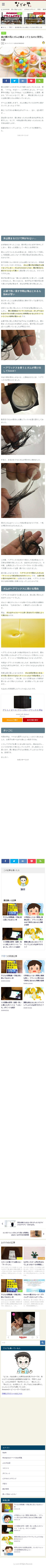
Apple (4, 1452)
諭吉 (23, 889)
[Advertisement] (23, 160)
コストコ (5, 1468)
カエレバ (26, 714)
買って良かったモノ (16, 9)
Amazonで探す (12, 720)
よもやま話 (6, 1463)
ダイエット (6, 1473)
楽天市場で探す (32, 720)
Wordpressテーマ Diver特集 (12, 1457)
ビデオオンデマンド (29, 9)
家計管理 (5, 1489)
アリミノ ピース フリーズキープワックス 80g (22, 710)
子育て (39, 9)
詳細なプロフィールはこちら (12, 1393)
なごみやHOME (5, 9)
